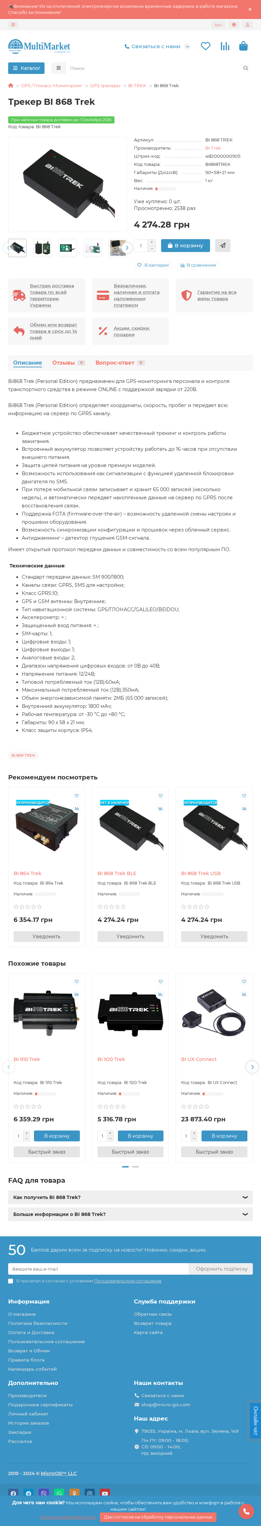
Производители (27, 1395)
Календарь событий (32, 1369)
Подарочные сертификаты (40, 1404)
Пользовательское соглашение (46, 1341)
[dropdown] (13, 24)
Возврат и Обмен (29, 1350)
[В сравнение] (77, 808)
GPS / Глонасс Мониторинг (51, 85)
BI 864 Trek (27, 873)
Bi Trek (213, 148)
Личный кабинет (28, 1413)
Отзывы (67, 363)
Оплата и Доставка (31, 1332)
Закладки (19, 1432)
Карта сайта (148, 1332)
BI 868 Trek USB (201, 873)
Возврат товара (153, 1323)
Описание (27, 363)
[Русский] (234, 24)
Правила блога (26, 1360)
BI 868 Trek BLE (117, 873)
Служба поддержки (164, 1301)
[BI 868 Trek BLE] (131, 827)
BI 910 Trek (27, 1059)
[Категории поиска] (58, 68)
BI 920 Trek (111, 1059)
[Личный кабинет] (248, 24)
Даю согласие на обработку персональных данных (158, 1517)
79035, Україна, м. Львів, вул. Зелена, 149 (190, 1431)
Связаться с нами (156, 46)
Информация (29, 1301)
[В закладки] (77, 795)
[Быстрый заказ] (222, 245)
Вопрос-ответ (118, 363)
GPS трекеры (105, 85)
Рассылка (20, 1441)
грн (218, 24)
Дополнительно (33, 1382)
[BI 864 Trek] (47, 827)
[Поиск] (246, 68)
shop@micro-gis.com (165, 1404)
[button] (8, 248)
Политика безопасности (37, 1323)
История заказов (28, 1423)
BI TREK (137, 85)
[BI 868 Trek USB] (214, 827)
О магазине (22, 1314)
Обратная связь (153, 1314)
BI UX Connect (199, 1059)
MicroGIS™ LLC (59, 1473)
